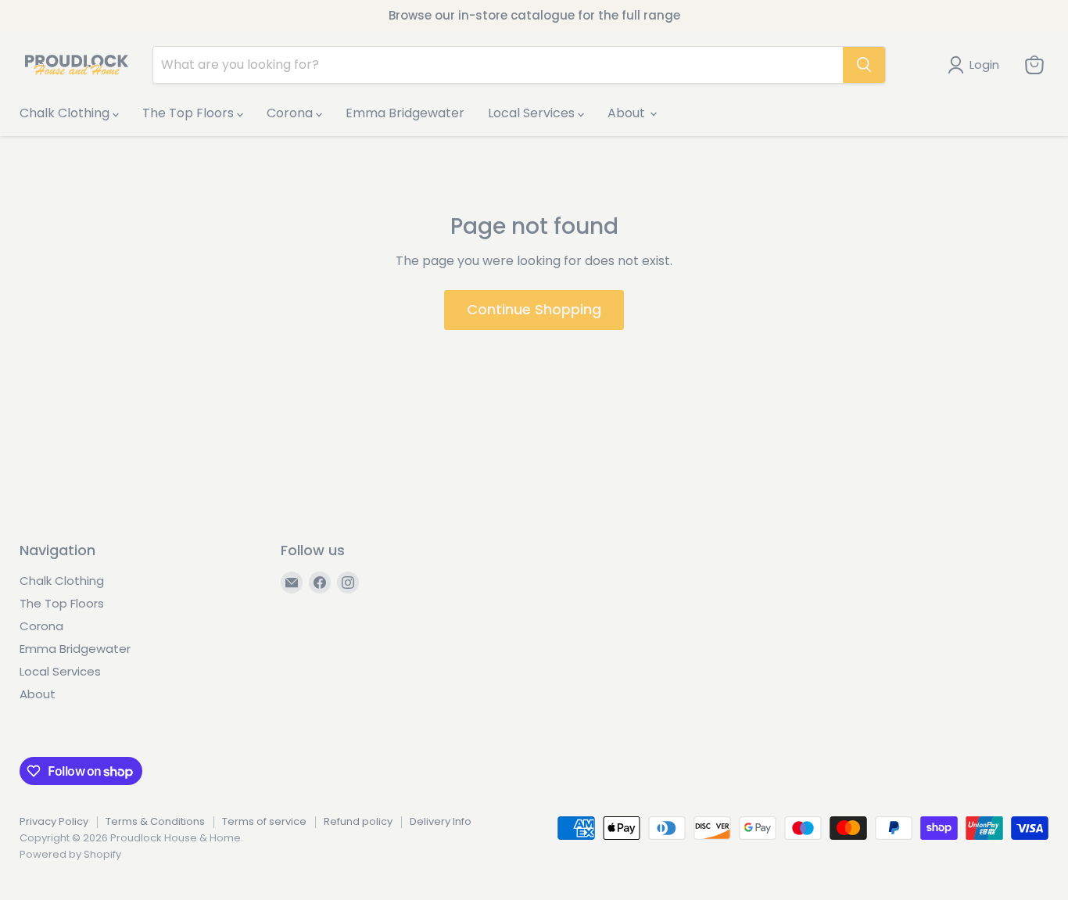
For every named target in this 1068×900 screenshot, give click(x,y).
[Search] (864, 65)
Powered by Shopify (70, 854)
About (627, 113)
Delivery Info (440, 821)
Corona (291, 113)
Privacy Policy (54, 821)
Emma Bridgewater (405, 113)
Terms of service (264, 821)
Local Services (533, 113)
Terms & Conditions (155, 821)
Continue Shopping (534, 309)
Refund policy (358, 821)
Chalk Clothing (66, 113)
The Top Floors (189, 113)
